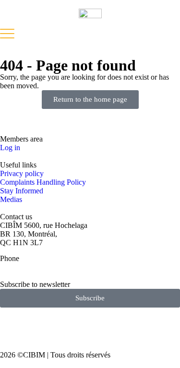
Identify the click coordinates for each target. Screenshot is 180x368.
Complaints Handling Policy (43, 182)
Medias (11, 199)
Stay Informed (21, 191)
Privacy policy (22, 173)
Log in (10, 147)
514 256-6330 (21, 267)
